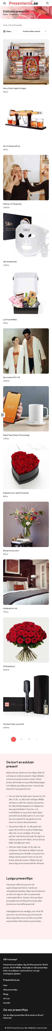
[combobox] (33, 31)
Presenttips (14, 14)
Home (5, 14)
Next (37, 739)
